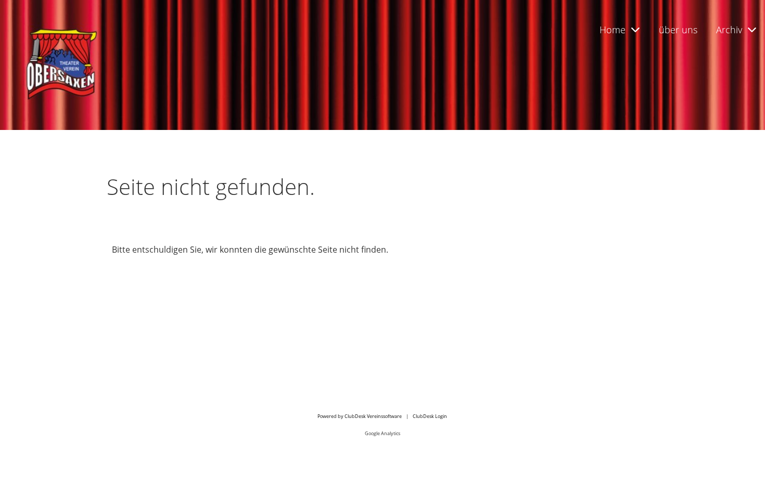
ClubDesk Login (430, 416)
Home (613, 29)
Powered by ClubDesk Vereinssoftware (359, 416)
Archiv (729, 29)
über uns (678, 29)
